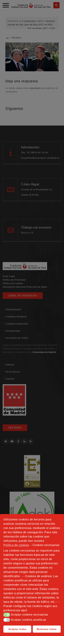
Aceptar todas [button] (17, 629)
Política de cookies (16, 545)
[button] (6, 615)
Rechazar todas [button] (47, 629)
